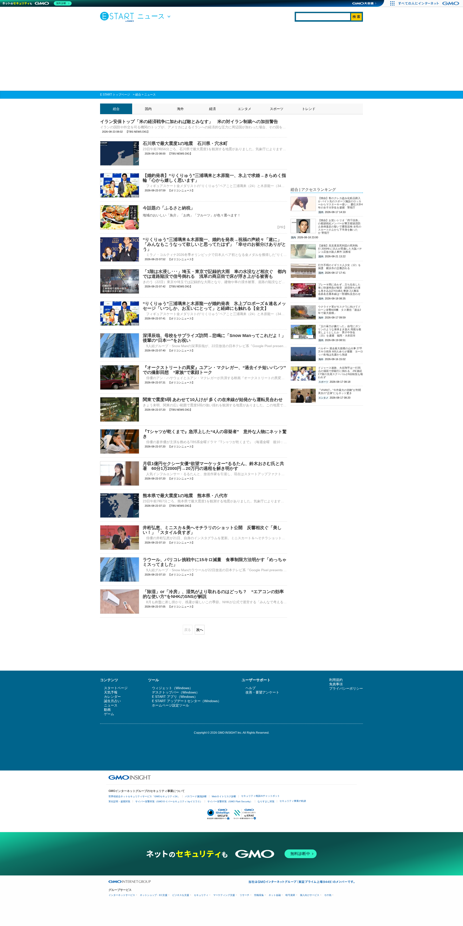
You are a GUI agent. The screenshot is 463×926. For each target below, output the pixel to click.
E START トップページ (115, 94)
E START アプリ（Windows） (174, 697)
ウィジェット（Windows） (172, 688)
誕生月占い (112, 701)
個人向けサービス (309, 895)
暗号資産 (290, 895)
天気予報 (110, 692)
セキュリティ (201, 895)
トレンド (308, 109)
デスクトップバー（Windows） (175, 692)
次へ (199, 630)
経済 (212, 109)
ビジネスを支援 (180, 895)
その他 (327, 895)
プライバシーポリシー (346, 688)
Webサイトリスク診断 (224, 796)
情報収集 (259, 895)
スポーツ (276, 109)
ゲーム (109, 714)
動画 (107, 710)
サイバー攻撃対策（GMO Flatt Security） (229, 801)
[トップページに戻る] (118, 17)
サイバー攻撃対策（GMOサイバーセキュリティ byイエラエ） (168, 801)
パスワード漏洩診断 (196, 796)
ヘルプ (250, 688)
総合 (138, 94)
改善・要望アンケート (262, 692)
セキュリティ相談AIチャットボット (260, 796)
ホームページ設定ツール (170, 705)
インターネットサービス (122, 895)
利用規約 (336, 680)
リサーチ (244, 895)
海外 (180, 109)
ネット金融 (275, 895)
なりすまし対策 (266, 801)
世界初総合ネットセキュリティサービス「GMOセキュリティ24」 (144, 796)
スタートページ (116, 688)
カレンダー (112, 697)
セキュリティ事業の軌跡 (292, 801)
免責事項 (336, 684)
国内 (148, 109)
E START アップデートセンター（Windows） (186, 701)
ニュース (150, 94)
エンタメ (244, 109)
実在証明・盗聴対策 (119, 801)
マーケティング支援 (224, 895)
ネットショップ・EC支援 (153, 895)
